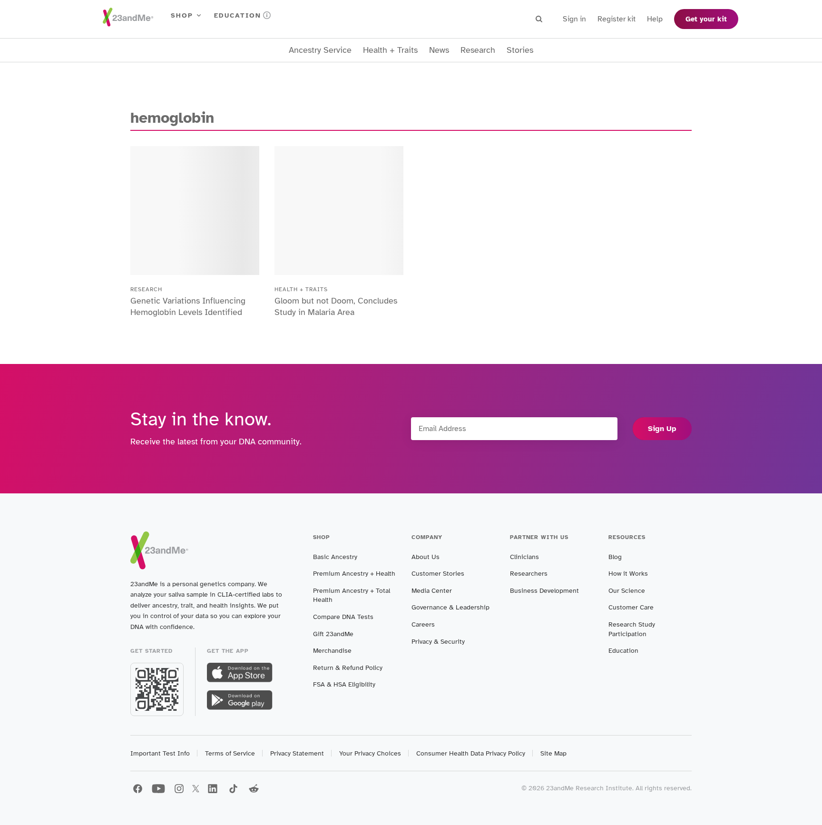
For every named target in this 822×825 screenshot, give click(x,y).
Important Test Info (160, 753)
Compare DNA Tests (343, 617)
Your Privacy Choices (370, 753)
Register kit (616, 19)
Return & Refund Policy (347, 668)
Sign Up (662, 428)
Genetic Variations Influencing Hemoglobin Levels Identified (187, 306)
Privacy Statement (297, 753)
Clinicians (524, 557)
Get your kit (706, 19)
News (439, 50)
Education (237, 15)
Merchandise (332, 651)
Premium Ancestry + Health (354, 574)
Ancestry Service (320, 50)
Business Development (544, 591)
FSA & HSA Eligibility (344, 684)
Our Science (626, 591)
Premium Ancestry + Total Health (351, 595)
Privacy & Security (438, 642)
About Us (425, 557)
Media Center (431, 591)
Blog (615, 557)
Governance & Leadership (450, 607)
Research (477, 50)
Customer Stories (437, 574)
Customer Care (631, 607)
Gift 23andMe (333, 634)
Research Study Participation (631, 629)
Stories (520, 50)
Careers (423, 624)
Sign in (574, 19)
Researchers (529, 574)
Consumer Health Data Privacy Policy (470, 753)
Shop (182, 15)
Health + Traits (390, 50)
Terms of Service (230, 753)
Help (655, 19)
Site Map (553, 753)
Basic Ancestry (335, 557)
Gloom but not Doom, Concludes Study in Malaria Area (335, 306)
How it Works (628, 574)
